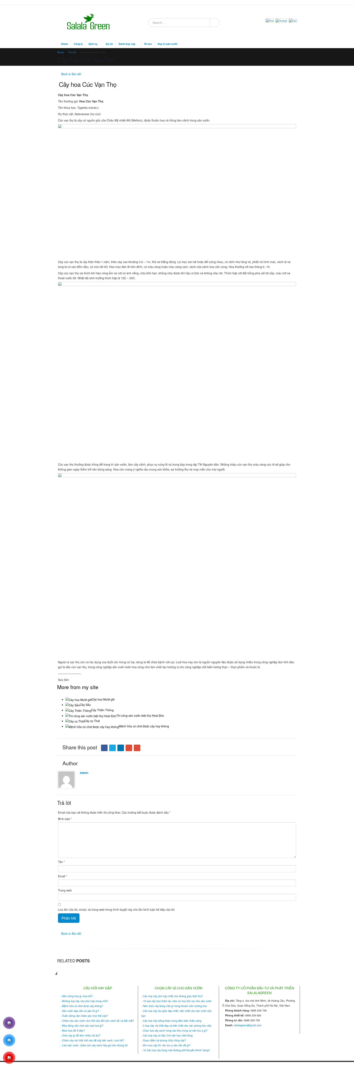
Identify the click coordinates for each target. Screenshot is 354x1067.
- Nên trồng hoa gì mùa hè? (76, 996)
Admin (84, 773)
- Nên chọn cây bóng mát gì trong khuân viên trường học (174, 1006)
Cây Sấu (85, 705)
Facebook (104, 748)
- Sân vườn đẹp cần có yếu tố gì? (79, 1011)
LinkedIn (120, 748)
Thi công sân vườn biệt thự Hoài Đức (140, 715)
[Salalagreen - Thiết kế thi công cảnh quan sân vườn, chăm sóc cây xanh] (88, 22)
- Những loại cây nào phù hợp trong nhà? (84, 1001)
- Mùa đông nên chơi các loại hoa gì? (81, 1025)
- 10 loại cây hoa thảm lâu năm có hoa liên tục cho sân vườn (176, 1001)
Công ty (78, 44)
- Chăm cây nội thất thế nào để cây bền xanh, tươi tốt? (92, 1040)
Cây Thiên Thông (102, 710)
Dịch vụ (92, 44)
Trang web (65, 890)
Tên (61, 862)
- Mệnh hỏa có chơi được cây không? (81, 1006)
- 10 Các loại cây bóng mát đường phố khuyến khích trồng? (175, 1050)
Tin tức (148, 44)
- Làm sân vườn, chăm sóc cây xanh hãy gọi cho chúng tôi (94, 1045)
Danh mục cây (127, 44)
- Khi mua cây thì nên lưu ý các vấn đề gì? (166, 1045)
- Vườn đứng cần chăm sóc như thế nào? (84, 1016)
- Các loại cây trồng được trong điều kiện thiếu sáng (171, 1021)
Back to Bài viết (70, 74)
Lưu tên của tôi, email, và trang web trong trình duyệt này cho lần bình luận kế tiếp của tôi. (116, 909)
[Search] (214, 22)
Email (137, 748)
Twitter (112, 748)
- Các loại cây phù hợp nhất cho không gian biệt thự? (172, 996)
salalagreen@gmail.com (247, 1025)
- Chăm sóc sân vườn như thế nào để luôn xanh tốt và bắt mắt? (97, 1021)
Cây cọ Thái (92, 721)
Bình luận (65, 819)
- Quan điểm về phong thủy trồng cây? (163, 1040)
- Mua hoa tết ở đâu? (72, 1030)
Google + (129, 748)
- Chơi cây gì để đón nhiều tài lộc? (80, 1035)
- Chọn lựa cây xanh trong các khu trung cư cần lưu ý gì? (174, 1030)
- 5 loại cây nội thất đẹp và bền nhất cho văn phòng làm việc (176, 1025)
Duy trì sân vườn (167, 44)
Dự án (109, 44)
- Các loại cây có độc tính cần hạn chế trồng (167, 1035)
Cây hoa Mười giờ (103, 699)
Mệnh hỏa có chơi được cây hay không (144, 726)
